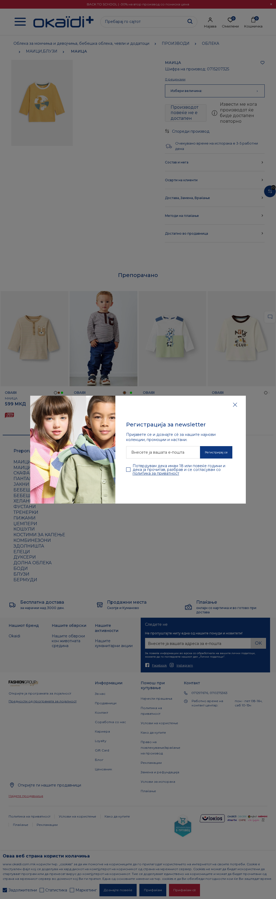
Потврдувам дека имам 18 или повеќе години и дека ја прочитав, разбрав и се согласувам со (179, 469)
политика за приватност (156, 473)
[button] (235, 404)
